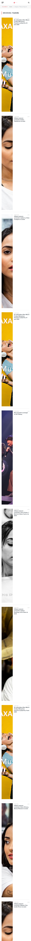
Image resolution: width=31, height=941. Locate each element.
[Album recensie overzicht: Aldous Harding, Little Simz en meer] (7, 654)
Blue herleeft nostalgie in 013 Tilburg (21, 413)
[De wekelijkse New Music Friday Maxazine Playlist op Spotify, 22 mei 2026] (7, 65)
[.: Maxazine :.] (15, 2)
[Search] (28, 2)
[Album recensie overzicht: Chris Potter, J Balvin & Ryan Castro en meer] (7, 556)
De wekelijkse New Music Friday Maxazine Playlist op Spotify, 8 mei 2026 (21, 710)
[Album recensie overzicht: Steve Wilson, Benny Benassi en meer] (7, 850)
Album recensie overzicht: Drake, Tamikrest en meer (19, 119)
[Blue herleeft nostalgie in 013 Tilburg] (7, 457)
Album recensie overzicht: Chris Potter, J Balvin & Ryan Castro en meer (21, 513)
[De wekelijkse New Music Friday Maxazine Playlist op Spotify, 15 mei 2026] (7, 359)
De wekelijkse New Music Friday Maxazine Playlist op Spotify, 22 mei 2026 (21, 22)
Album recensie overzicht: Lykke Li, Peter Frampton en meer (21, 218)
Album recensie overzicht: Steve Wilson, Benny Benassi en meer (21, 807)
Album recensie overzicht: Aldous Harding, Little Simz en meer (21, 611)
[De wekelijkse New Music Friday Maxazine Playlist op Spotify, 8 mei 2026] (7, 752)
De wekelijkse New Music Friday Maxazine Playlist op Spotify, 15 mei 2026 (21, 317)
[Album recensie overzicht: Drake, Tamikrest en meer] (7, 163)
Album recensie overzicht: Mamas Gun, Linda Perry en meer (21, 905)
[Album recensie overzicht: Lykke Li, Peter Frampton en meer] (7, 261)
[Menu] (3, 2)
